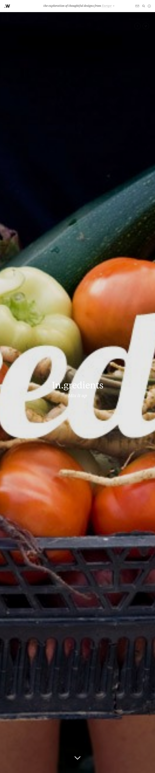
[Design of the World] (7, 6)
